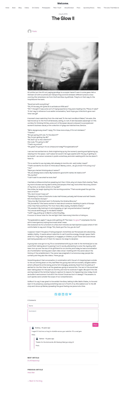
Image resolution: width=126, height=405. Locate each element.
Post (95, 325)
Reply (33, 334)
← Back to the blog (35, 381)
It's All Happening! (33, 360)
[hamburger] (4, 3)
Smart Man (31, 372)
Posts (34, 31)
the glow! (76, 220)
